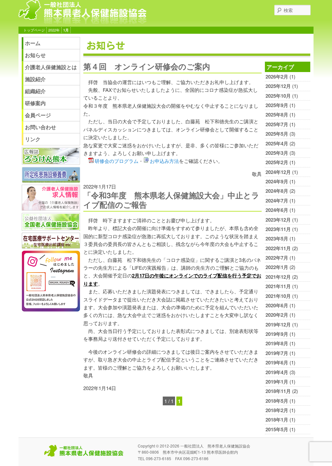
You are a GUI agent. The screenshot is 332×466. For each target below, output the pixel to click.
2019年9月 (277, 333)
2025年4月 (277, 143)
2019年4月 (277, 372)
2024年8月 (277, 190)
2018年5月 (277, 400)
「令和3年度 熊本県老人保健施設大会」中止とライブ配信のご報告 (171, 200)
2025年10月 (278, 95)
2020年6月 (277, 305)
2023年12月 (278, 219)
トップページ (34, 30)
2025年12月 (278, 86)
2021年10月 (278, 296)
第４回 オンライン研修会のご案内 (146, 66)
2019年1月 (277, 381)
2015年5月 (277, 429)
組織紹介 (35, 91)
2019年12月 (278, 324)
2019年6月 (277, 362)
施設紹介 (35, 79)
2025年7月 (277, 124)
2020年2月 (277, 314)
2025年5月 (277, 133)
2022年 (54, 30)
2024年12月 (278, 172)
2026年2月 (277, 76)
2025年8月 (277, 114)
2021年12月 (278, 276)
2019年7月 (277, 353)
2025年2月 (277, 162)
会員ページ (38, 115)
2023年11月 (278, 229)
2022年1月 (277, 267)
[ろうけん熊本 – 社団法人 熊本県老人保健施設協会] (82, 21)
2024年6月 (277, 210)
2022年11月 (278, 248)
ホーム (33, 43)
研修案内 (35, 103)
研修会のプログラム (116, 160)
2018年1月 (277, 419)
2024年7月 (277, 200)
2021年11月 (278, 286)
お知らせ (35, 55)
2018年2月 (277, 410)
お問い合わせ (40, 127)
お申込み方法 (164, 160)
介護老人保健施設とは (51, 67)
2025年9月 (277, 105)
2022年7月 (277, 257)
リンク (33, 139)
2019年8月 (277, 343)
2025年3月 (277, 152)
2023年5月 (277, 238)
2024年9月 (277, 181)
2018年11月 (278, 391)
